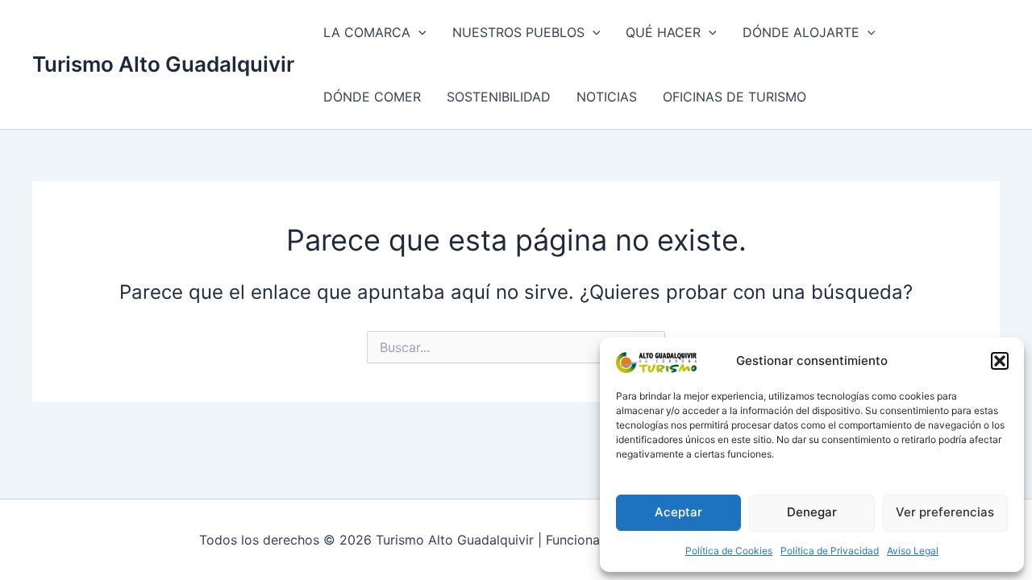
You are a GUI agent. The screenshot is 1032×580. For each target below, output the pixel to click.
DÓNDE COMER (372, 97)
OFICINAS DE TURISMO (734, 97)
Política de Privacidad (829, 551)
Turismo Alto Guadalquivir (163, 64)
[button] (1000, 361)
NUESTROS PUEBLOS (518, 32)
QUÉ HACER (663, 32)
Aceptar (678, 512)
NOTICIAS (606, 97)
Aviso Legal (912, 551)
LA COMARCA (366, 32)
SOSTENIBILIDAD (499, 97)
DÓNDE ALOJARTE (801, 32)
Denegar (812, 512)
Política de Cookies (728, 551)
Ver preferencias (945, 512)
